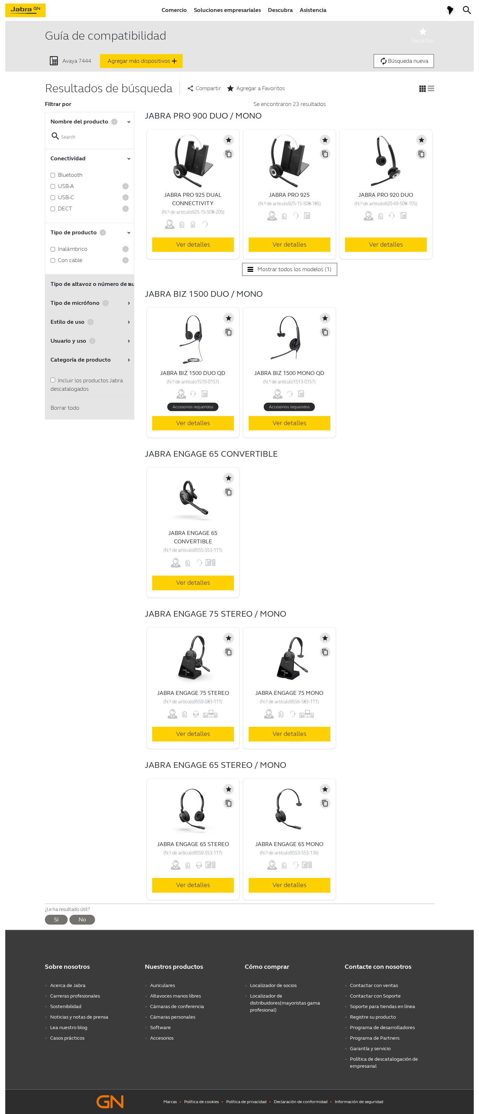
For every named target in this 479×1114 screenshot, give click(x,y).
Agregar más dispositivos (143, 61)
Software (160, 1028)
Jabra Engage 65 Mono (289, 844)
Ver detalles (193, 244)
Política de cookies (201, 1101)
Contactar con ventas (374, 985)
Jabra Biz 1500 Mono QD (289, 373)
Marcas (170, 1101)
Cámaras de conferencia (177, 1006)
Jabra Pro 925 (289, 195)
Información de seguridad (359, 1101)
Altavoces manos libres (175, 996)
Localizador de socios (273, 985)
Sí (56, 919)
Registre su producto (373, 1017)
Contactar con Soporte (375, 996)
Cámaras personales (172, 1017)
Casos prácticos (67, 1038)
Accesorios (162, 1038)
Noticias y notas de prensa (79, 1017)
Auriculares (162, 985)
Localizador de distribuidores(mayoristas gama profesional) (285, 1003)
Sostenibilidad (65, 1006)
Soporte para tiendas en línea (382, 1006)
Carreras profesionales (75, 996)
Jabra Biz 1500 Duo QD (192, 373)
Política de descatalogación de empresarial (384, 1062)
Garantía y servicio (370, 1049)
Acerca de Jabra (68, 985)
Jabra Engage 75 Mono (289, 693)
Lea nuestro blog (68, 1028)
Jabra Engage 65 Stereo (193, 844)
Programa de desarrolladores (382, 1028)
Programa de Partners (374, 1038)
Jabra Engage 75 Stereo (193, 693)
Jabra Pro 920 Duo (385, 195)
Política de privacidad (246, 1101)
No (82, 919)
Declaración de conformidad (301, 1101)
